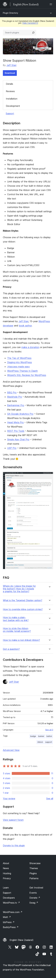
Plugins (33, 873)
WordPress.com (12, 912)
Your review (9, 798)
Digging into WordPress (19, 362)
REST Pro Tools (15, 430)
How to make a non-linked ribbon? (21, 640)
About (6, 863)
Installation (11, 98)
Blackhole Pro (14, 396)
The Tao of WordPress (19, 358)
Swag (33, 902)
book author (25, 325)
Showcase (34, 863)
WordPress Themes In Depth (22, 370)
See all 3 (49, 730)
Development (13, 105)
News (6, 868)
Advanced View (11, 750)
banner (41, 736)
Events (33, 892)
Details (9, 83)
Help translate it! (30, 23)
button (49, 736)
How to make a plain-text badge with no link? (16, 619)
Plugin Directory (10, 13)
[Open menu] (51, 4)
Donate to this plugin (14, 845)
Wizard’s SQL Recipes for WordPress (26, 375)
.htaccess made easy (18, 366)
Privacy (7, 878)
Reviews (10, 91)
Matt (7, 917)
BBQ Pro (12, 392)
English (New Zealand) (21, 940)
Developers (9, 897)
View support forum (13, 819)
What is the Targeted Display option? (22, 600)
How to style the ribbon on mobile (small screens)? (17, 629)
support (48, 742)
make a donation (30, 347)
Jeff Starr (11, 65)
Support (10, 113)
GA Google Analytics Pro (20, 413)
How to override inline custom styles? (23, 609)
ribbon (40, 742)
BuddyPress (11, 927)
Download (10, 73)
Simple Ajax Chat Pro (18, 439)
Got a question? (11, 649)
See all (49, 798)
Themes (33, 868)
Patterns (33, 878)
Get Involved (36, 887)
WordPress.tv (11, 902)
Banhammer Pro (15, 405)
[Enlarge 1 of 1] (49, 475)
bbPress (9, 922)
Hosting (7, 873)
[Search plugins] (33, 32)
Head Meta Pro (15, 422)
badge (33, 736)
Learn (6, 887)
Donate (34, 897)
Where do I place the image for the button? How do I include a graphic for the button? (19, 589)
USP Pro (11, 448)
